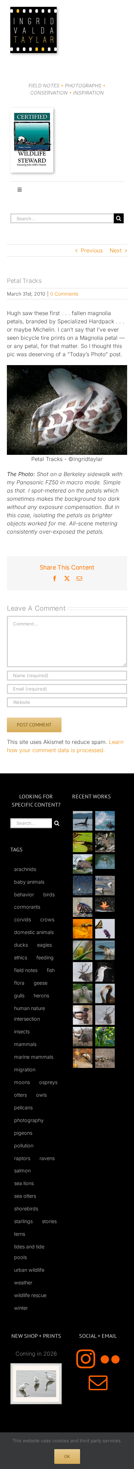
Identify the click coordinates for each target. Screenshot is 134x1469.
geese (40, 983)
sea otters (25, 1196)
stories (49, 1221)
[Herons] (104, 972)
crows (47, 919)
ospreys (48, 1082)
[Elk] (104, 1015)
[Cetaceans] (82, 821)
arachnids (25, 869)
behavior (24, 894)
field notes (25, 970)
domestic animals (34, 932)
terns (19, 1234)
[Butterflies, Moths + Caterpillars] (104, 928)
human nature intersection (29, 1013)
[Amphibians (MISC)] (104, 861)
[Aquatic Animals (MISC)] (104, 904)
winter (21, 1308)
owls (41, 1095)
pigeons (23, 1133)
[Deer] (82, 1036)
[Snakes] (82, 842)
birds (49, 894)
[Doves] (82, 993)
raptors (22, 1158)
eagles (44, 945)
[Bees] (82, 928)
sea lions (24, 1183)
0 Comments (64, 294)
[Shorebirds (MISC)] (82, 885)
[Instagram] (85, 1358)
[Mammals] (82, 972)
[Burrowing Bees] (104, 1058)
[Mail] (98, 1382)
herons (41, 995)
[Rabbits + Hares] (104, 842)
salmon (22, 1170)
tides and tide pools (29, 1252)
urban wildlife (29, 1270)
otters (20, 1095)
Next (116, 250)
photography (29, 1120)
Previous (92, 250)
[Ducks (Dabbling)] (82, 1015)
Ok (67, 1456)
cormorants (27, 907)
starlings (23, 1221)
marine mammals (33, 1057)
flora (19, 983)
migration (24, 1069)
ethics (20, 957)
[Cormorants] (104, 993)
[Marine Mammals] (104, 950)
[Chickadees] (82, 1058)
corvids (22, 919)
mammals (25, 1044)
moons (22, 1082)
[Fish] (104, 885)
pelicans (23, 1107)
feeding (45, 957)
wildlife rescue (30, 1295)
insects (22, 1031)
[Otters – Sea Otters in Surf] (104, 821)
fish (51, 970)
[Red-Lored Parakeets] (104, 1036)
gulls (19, 995)
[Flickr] (110, 1358)
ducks (21, 945)
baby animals (29, 882)
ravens (47, 1158)
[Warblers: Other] (82, 950)
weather (23, 1282)
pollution (23, 1145)
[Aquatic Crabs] (82, 907)
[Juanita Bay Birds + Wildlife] (82, 864)
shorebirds (26, 1208)
